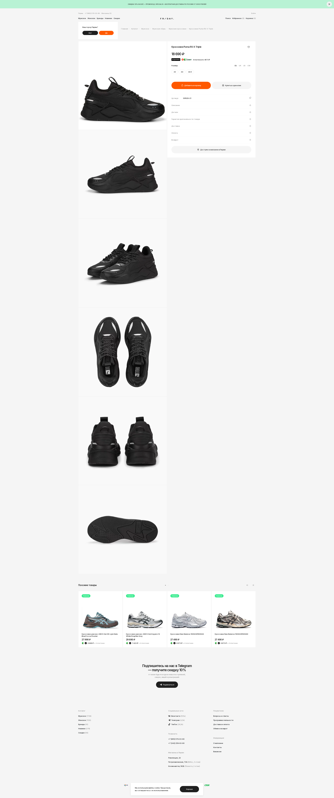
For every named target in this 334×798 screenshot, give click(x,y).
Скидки (117, 18)
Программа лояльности (223, 720)
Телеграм (178, 720)
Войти (253, 13)
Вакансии (217, 751)
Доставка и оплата (221, 724)
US (244, 66)
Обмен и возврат (220, 728)
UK (240, 66)
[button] (253, 585)
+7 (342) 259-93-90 (176, 743)
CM (248, 66)
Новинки (108, 18)
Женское (91, 18)
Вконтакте (178, 716)
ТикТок (177, 724)
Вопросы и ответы (221, 716)
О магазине (218, 743)
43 (175, 72)
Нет (90, 33)
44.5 (190, 72)
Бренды (100, 18)
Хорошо (189, 789)
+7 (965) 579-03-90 (92, 13)
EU (236, 66)
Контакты (217, 747)
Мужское (82, 18)
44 (182, 72)
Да (106, 33)
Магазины (106, 13)
